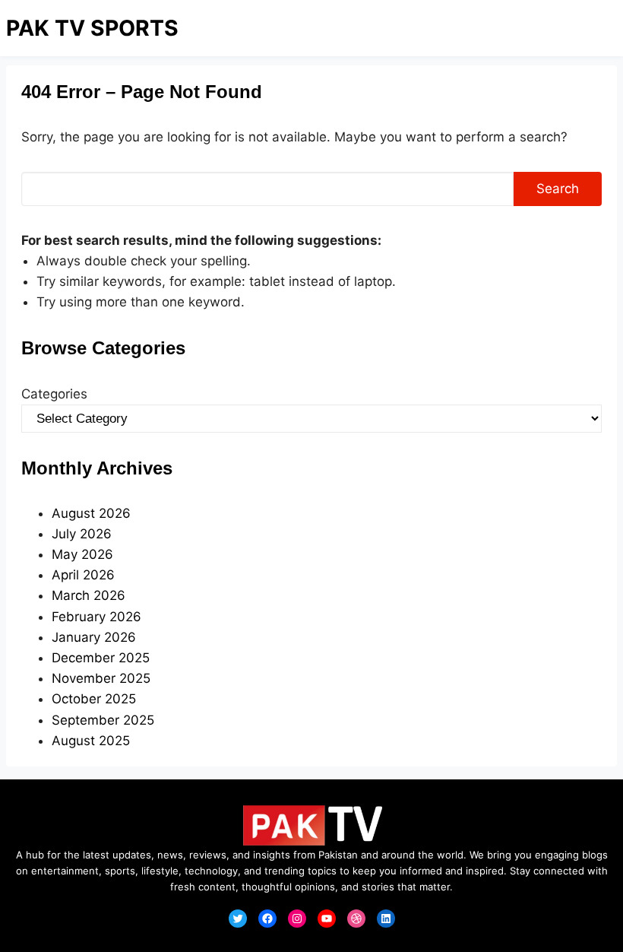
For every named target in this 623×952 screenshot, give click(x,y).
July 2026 (82, 533)
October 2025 (94, 698)
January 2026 (94, 637)
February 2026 (96, 616)
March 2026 (88, 595)
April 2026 (83, 574)
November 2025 (101, 678)
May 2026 (82, 554)
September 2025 (103, 720)
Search (557, 188)
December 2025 (101, 657)
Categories (54, 393)
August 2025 (91, 740)
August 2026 (91, 513)
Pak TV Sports (92, 27)
